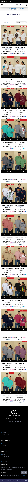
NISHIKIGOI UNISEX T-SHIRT (7, 110)
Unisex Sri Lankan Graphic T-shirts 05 (7, 47)
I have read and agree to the (14, 475)
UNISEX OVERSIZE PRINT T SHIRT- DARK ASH (7, 174)
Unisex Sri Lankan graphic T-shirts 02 (7, 79)
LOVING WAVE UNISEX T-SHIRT (20, 142)
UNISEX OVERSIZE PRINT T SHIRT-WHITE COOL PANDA (7, 300)
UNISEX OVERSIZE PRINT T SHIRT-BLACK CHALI (20, 205)
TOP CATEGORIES (11, 8)
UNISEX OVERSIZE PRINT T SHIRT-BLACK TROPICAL (20, 300)
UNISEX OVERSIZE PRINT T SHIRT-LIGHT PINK (20, 268)
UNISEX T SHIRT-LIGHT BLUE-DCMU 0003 (7, 395)
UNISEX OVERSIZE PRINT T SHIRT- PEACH (7, 237)
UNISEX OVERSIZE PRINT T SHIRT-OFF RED (20, 332)
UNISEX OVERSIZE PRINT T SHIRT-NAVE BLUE (7, 332)
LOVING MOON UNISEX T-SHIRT (7, 142)
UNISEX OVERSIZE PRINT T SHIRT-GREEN (20, 174)
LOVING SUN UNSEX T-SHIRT (20, 110)
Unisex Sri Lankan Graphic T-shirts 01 (20, 47)
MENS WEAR (21, 8)
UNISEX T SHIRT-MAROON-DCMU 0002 (20, 395)
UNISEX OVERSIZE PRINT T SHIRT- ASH (20, 237)
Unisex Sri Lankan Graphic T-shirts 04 (20, 79)
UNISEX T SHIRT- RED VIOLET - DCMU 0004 (20, 363)
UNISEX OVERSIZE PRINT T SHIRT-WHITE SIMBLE (7, 205)
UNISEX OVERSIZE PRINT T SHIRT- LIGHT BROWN (7, 268)
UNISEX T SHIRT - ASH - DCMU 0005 (7, 363)
